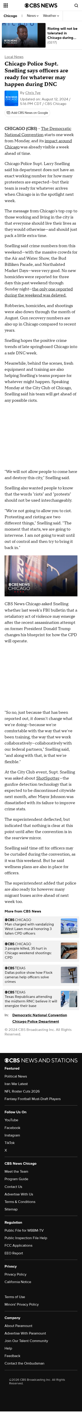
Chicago (10, 16)
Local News (14, 57)
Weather (50, 16)
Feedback (12, 1356)
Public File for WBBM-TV (24, 1230)
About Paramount (18, 1326)
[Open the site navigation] (14, 5)
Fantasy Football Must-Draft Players (33, 1099)
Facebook (12, 1128)
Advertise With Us (19, 1194)
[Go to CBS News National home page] (41, 5)
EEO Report (14, 1253)
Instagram (12, 1135)
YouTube (11, 1120)
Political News (16, 1076)
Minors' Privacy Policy (22, 1304)
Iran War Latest (16, 1084)
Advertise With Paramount (25, 1333)
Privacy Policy (15, 1274)
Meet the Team (16, 1171)
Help (8, 1348)
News (32, 16)
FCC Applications (18, 1245)
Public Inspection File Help (26, 1238)
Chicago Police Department (35, 1021)
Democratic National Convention (39, 1015)
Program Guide (16, 1179)
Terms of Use (15, 1297)
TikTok (10, 1143)
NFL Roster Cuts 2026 (22, 1091)
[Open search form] (76, 5)
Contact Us (13, 1187)
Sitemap (11, 1209)
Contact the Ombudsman (24, 1363)
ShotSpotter (47, 778)
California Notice (18, 1282)
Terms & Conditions (20, 1202)
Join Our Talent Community (26, 1341)
